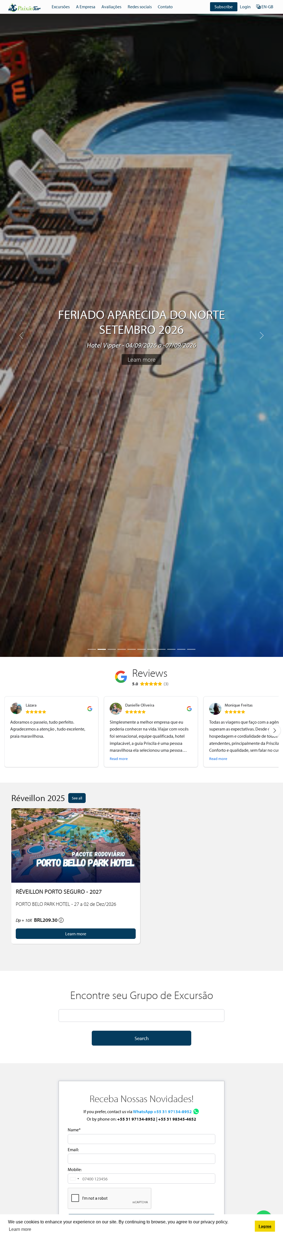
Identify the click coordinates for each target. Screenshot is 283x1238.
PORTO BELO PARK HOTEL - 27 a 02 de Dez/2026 (66, 904)
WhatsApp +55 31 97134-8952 (162, 1111)
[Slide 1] (92, 649)
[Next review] (275, 730)
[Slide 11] (191, 649)
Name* (74, 1129)
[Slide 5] (131, 649)
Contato (165, 6)
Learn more (142, 359)
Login (245, 6)
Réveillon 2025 (38, 797)
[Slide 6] (141, 649)
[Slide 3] (112, 649)
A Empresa (85, 6)
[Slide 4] (121, 649)
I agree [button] (265, 1226)
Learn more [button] (20, 1229)
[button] (74, 1178)
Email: (73, 1149)
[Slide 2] (102, 649)
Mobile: (75, 1169)
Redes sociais (140, 6)
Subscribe (223, 6)
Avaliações (111, 6)
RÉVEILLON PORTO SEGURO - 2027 (59, 891)
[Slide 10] (181, 649)
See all (77, 798)
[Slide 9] (171, 649)
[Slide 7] (151, 649)
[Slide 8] (161, 649)
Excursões (61, 6)
